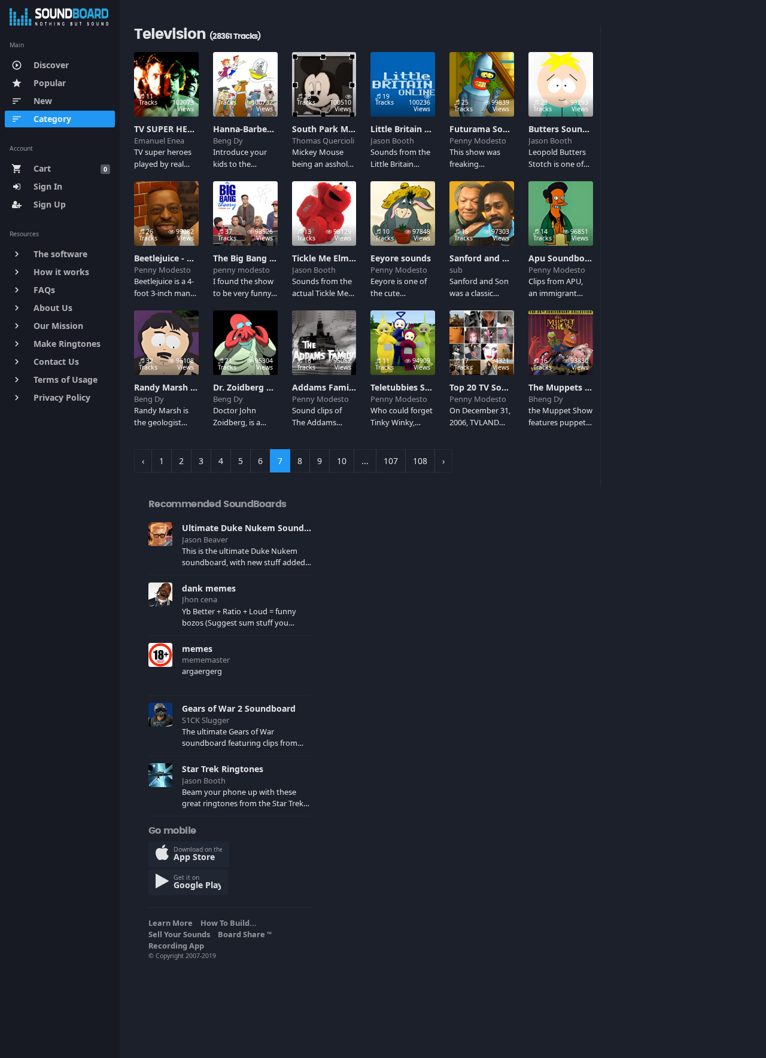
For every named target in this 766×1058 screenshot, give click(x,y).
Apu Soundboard (563, 258)
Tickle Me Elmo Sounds (339, 258)
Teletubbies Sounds (410, 387)
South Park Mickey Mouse (346, 129)
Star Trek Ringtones (222, 769)
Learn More (172, 922)
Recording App (178, 945)
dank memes (209, 588)
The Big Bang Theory (255, 258)
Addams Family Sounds (340, 387)
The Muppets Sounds (571, 387)
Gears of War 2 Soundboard (239, 708)
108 (420, 461)
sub (456, 269)
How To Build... (230, 922)
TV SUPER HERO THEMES (184, 129)
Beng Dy (228, 140)
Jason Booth (392, 140)
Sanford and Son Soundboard (510, 258)
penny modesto (241, 269)
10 (341, 461)
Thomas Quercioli (323, 140)
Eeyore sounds (400, 258)
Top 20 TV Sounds (485, 387)
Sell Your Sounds (181, 934)
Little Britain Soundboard (422, 129)
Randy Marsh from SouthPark (195, 387)
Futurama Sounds (486, 129)
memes (197, 648)
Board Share (245, 934)
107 (391, 461)
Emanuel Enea (159, 140)
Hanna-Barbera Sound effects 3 (277, 129)
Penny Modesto (477, 140)
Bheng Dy (545, 399)
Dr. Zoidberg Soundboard (265, 387)
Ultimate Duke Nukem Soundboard (255, 527)
